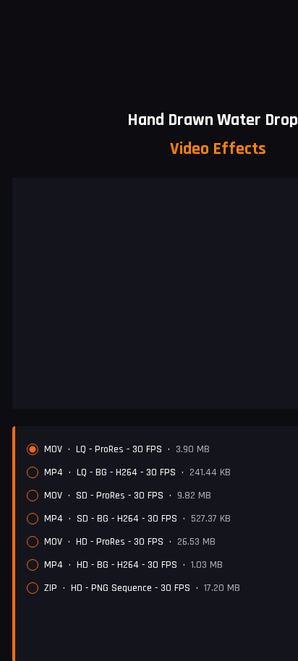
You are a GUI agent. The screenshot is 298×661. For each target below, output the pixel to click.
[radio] (32, 449)
